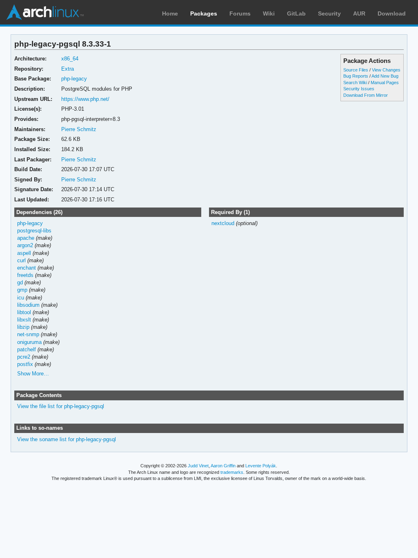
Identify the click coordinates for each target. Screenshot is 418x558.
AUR (359, 13)
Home (170, 13)
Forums (240, 13)
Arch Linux (45, 12)
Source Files (355, 69)
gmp (22, 290)
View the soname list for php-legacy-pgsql (66, 439)
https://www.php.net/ (85, 99)
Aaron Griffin (223, 465)
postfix (25, 364)
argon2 (25, 245)
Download (392, 13)
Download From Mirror (365, 95)
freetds (25, 275)
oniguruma (29, 342)
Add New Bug (384, 76)
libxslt (24, 320)
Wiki (269, 13)
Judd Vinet (198, 465)
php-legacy (74, 79)
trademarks (231, 472)
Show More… (33, 374)
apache (25, 238)
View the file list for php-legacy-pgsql (60, 406)
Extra (67, 69)
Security (329, 13)
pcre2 (23, 357)
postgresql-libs (34, 231)
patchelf (26, 349)
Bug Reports (355, 76)
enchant (26, 268)
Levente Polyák (260, 465)
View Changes (386, 69)
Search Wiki (355, 82)
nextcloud (222, 223)
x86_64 (69, 59)
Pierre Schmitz (78, 129)
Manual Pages (385, 82)
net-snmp (28, 334)
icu (20, 298)
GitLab (296, 13)
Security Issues (358, 88)
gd (20, 282)
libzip (23, 327)
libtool (24, 312)
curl (21, 260)
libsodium (28, 305)
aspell (24, 253)
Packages (203, 13)
